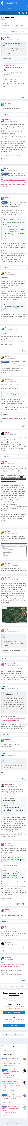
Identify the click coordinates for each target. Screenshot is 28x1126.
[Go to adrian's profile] (2, 169)
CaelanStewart (7, 694)
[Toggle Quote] (4, 43)
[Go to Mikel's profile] (24, 1059)
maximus (6, 1098)
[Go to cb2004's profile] (2, 844)
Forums (9, 8)
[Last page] (26, 31)
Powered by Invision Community (14, 1123)
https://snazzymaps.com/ (13, 974)
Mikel (5, 1063)
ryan (4, 24)
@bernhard (5, 361)
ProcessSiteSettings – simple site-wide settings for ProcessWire (11, 1071)
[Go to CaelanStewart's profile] (2, 664)
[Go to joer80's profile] (2, 927)
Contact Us (11, 1122)
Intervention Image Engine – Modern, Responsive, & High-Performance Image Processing (11, 1083)
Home (2, 8)
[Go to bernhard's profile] (2, 328)
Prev (5, 31)
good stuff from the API (15, 419)
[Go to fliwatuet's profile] (2, 532)
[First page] (2, 31)
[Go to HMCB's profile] (24, 1095)
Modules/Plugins (20, 26)
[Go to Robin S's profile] (2, 38)
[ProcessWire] (9, 3)
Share (7, 1034)
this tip (18, 293)
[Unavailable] (14, 550)
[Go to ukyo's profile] (24, 1082)
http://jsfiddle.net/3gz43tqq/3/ (14, 341)
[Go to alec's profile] (2, 462)
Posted (12, 39)
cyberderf (19, 760)
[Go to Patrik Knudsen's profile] (2, 578)
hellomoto (20, 43)
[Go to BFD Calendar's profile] (2, 785)
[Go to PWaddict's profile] (2, 943)
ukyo (5, 1087)
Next (23, 31)
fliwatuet (20, 636)
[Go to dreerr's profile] (2, 433)
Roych (5, 1075)
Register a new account (14, 1012)
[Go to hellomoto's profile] (2, 104)
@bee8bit (5, 173)
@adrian (4, 202)
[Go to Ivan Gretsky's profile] (2, 273)
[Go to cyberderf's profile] (2, 740)
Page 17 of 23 (14, 31)
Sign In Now (14, 1025)
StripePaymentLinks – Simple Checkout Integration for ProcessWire (11, 1060)
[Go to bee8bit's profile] (2, 120)
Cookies (18, 1122)
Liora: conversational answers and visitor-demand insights (10, 1108)
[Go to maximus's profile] (24, 1107)
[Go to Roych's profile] (24, 1070)
